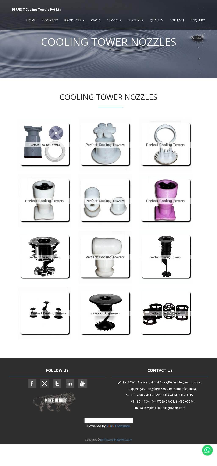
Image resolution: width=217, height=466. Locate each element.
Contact (177, 20)
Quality (156, 20)
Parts (96, 20)
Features (135, 20)
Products (73, 20)
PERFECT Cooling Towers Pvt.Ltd (36, 9)
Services (114, 20)
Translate (122, 426)
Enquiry (198, 20)
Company (50, 20)
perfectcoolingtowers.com (116, 439)
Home (31, 20)
